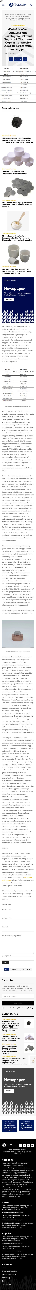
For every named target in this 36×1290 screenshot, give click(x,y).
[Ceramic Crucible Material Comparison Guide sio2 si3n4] (18, 156)
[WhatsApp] (25, 59)
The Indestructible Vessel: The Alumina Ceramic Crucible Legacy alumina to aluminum (16, 271)
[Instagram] (24, 1145)
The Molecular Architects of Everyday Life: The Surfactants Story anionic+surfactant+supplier (17, 238)
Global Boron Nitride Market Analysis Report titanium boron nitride (10, 1127)
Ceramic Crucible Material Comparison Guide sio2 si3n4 (14, 172)
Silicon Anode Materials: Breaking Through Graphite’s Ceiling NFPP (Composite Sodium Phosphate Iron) (18, 140)
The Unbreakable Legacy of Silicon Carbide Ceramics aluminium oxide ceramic (17, 205)
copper (21, 969)
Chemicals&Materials (18, 14)
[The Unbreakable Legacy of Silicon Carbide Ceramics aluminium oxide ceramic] (18, 188)
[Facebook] (11, 59)
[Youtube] (32, 1145)
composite (14, 969)
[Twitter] (16, 59)
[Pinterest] (20, 59)
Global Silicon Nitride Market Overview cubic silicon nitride (26, 1126)
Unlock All (18, 1003)
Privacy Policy (27, 1008)
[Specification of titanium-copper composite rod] (18, 385)
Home (7, 14)
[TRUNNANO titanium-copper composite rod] (18, 634)
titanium (28, 969)
